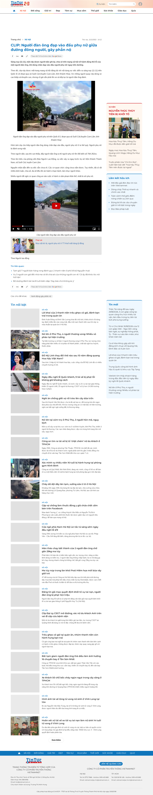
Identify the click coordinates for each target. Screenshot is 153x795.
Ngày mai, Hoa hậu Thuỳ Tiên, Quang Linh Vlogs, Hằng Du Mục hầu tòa (124, 153)
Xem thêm (56, 740)
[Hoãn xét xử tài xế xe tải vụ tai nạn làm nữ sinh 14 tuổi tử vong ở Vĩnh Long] (25, 725)
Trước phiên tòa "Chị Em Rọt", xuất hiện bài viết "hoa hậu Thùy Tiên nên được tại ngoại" (124, 165)
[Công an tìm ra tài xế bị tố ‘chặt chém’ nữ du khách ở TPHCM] (25, 446)
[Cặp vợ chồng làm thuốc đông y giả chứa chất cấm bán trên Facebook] (25, 510)
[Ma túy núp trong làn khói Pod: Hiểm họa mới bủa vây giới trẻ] (25, 575)
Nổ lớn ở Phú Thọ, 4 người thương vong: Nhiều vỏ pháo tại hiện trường (124, 390)
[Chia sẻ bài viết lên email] (22, 56)
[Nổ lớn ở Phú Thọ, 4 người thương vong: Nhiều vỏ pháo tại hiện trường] (25, 339)
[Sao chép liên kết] (27, 56)
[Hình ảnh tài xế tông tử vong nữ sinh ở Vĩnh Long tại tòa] (25, 704)
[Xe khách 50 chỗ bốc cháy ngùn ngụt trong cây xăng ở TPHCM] (25, 683)
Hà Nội (82, 774)
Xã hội (23, 11)
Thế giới (95, 11)
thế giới (125, 196)
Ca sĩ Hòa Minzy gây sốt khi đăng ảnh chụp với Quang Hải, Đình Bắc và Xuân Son (123, 346)
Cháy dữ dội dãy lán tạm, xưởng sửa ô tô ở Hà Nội (69, 484)
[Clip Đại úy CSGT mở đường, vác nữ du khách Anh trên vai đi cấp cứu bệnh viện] (25, 618)
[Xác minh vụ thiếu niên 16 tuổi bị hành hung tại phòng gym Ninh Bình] (25, 468)
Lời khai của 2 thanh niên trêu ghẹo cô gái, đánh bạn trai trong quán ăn (124, 358)
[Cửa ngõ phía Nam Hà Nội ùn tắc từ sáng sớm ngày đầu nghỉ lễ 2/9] (25, 532)
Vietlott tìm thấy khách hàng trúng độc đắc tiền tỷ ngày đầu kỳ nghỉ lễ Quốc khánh (123, 378)
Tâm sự (68, 11)
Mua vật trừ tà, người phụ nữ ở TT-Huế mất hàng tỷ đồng (60, 243)
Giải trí (47, 11)
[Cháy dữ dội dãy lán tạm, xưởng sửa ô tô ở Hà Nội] (25, 489)
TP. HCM (115, 774)
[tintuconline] (14, 10)
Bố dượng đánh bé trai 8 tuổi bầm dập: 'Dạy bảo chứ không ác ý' (43, 281)
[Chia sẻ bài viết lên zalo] (17, 56)
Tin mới (113, 304)
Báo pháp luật (122, 209)
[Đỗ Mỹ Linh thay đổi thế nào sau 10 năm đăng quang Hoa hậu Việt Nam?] (25, 360)
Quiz (133, 11)
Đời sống (35, 11)
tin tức (134, 183)
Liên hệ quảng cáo (111, 764)
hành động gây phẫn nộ (41, 296)
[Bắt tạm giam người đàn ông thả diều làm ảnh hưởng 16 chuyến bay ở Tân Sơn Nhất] (25, 661)
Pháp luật (39, 240)
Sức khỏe (108, 11)
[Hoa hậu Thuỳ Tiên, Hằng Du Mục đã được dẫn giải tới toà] (124, 128)
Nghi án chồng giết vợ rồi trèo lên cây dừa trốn (67, 398)
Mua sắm (81, 11)
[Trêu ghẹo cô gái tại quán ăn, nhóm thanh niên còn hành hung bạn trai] (25, 640)
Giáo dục (122, 11)
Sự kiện (112, 107)
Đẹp (58, 11)
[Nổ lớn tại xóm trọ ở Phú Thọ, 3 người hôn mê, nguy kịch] (25, 425)
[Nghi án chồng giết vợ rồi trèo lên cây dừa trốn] (25, 403)
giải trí (114, 205)
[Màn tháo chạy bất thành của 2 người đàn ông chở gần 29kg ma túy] (25, 553)
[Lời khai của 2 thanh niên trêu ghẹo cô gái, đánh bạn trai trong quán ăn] (25, 318)
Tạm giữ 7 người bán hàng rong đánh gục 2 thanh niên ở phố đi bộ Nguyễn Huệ (51, 271)
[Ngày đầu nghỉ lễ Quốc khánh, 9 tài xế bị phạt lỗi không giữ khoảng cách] (25, 382)
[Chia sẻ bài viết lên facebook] (12, 56)
